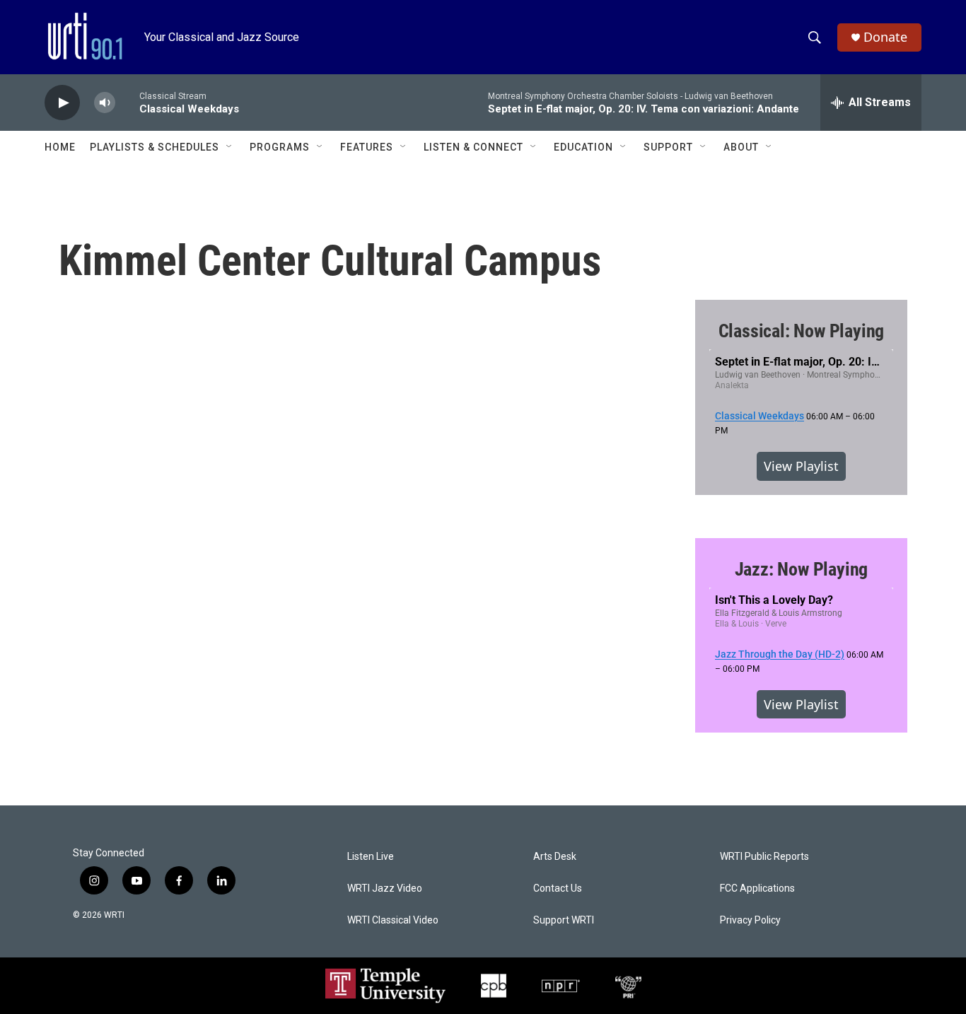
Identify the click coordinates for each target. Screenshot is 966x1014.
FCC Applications (757, 888)
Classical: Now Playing (801, 331)
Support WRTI (563, 920)
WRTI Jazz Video (384, 888)
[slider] (127, 102)
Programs (280, 147)
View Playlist (801, 466)
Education (583, 147)
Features (366, 147)
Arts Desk (554, 856)
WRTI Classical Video (392, 920)
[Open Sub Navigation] (229, 147)
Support (668, 147)
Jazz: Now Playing (801, 569)
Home (60, 147)
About (741, 147)
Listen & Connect (473, 147)
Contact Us (557, 888)
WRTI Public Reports (764, 856)
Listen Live (370, 856)
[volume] (105, 103)
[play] (62, 103)
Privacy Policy (750, 920)
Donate (885, 37)
